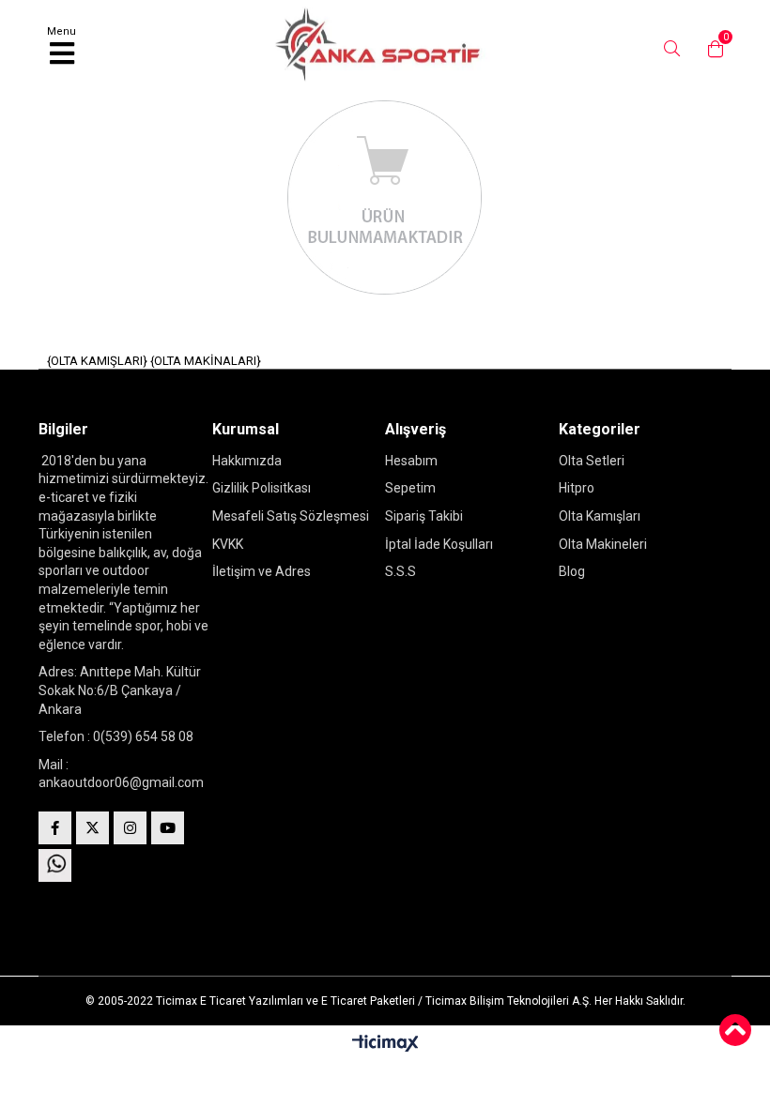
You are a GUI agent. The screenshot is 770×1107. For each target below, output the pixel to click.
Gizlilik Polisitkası (261, 487)
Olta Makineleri (603, 544)
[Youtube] (167, 827)
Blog (572, 571)
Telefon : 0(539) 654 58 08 (115, 736)
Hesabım (411, 460)
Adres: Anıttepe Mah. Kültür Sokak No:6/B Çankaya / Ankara (119, 690)
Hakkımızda (247, 460)
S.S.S (400, 571)
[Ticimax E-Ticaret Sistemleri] (385, 1044)
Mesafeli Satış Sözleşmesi (290, 515)
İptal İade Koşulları (439, 544)
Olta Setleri (591, 460)
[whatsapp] (54, 865)
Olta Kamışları (599, 515)
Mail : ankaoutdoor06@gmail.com (121, 774)
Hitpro (576, 487)
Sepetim (410, 487)
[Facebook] (54, 827)
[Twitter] (92, 827)
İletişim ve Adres (261, 571)
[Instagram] (130, 827)
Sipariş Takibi (424, 515)
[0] (711, 49)
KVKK (227, 544)
